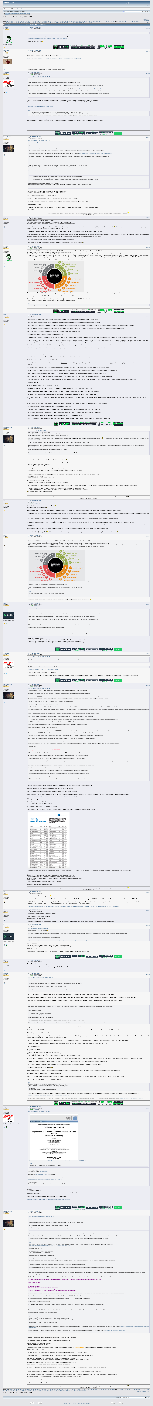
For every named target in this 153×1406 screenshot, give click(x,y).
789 (35, 22)
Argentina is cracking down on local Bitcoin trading (40, 106)
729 (44, 21)
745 (78, 21)
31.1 (20, 11)
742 (72, 21)
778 (12, 22)
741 (69, 21)
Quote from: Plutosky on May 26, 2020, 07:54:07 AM (39, 656)
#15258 (148, 974)
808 (76, 22)
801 (61, 22)
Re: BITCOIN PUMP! (35, 27)
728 (42, 21)
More (27, 13)
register (21, 8)
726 (38, 21)
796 (50, 22)
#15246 (148, 247)
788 (33, 22)
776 (8, 22)
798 (55, 22)
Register (23, 13)
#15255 (148, 910)
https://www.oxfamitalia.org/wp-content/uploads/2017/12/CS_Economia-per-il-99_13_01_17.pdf (52, 796)
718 (21, 21)
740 (67, 21)
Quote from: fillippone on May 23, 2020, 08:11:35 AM (39, 30)
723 (31, 21)
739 (65, 21)
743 (74, 21)
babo (42, 248)
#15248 (148, 427)
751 (91, 21)
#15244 (148, 137)
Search (14, 13)
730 (46, 21)
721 (27, 21)
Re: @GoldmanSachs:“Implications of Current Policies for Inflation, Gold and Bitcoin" (49, 1199)
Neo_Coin (6, 50)
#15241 (148, 28)
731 (48, 21)
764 (119, 21)
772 (136, 21)
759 (108, 21)
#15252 (148, 653)
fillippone (6, 72)
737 (61, 21)
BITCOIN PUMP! (28, 17)
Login (18, 13)
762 (114, 21)
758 (106, 21)
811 (82, 22)
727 (40, 21)
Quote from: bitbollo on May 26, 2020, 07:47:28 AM (38, 538)
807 (74, 22)
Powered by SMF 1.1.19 (68, 1403)
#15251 (148, 604)
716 (16, 21)
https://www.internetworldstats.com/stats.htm (131, 1098)
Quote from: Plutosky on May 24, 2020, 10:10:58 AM (39, 76)
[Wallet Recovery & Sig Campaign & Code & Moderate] (6, 623)
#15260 (148, 1212)
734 (55, 21)
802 (63, 22)
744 (76, 21)
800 (59, 22)
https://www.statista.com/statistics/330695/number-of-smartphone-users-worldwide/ (48, 1095)
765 (121, 21)
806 (72, 22)
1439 (90, 22)
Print (148, 22)
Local (12, 17)
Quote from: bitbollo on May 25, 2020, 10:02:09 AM (39, 1113)
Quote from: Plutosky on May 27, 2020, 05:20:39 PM (39, 1214)
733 (52, 21)
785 (27, 22)
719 (23, 21)
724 (33, 21)
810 (80, 22)
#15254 (148, 892)
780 (16, 22)
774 (4, 22)
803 (65, 22)
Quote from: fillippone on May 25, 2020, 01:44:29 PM (39, 1111)
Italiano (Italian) (19, 17)
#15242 (148, 51)
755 (99, 21)
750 (89, 21)
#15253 (148, 685)
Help (11, 13)
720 (25, 21)
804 (67, 22)
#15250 (148, 536)
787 (31, 22)
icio (4, 217)
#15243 (148, 73)
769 (130, 21)
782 (21, 22)
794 (46, 22)
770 (132, 21)
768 (127, 21)
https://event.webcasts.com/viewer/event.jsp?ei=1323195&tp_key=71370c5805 (45, 1179)
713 (10, 21)
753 (95, 21)
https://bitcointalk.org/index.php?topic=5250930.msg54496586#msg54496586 (47, 38)
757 (103, 21)
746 (80, 21)
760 (110, 21)
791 (40, 22)
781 (18, 22)
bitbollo (5, 27)
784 (25, 22)
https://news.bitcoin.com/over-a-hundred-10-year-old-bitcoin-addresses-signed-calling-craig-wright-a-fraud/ (54, 58)
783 (23, 22)
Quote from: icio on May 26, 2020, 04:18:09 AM (38, 430)
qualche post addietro (43, 1171)
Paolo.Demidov (7, 137)
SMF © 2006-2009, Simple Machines (82, 1403)
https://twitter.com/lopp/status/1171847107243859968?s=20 (42, 669)
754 (97, 21)
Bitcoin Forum (6, 17)
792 (42, 22)
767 (125, 21)
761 (112, 21)
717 (18, 21)
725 (35, 21)
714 (12, 21)
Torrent (22, 11)
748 (84, 21)
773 (138, 21)
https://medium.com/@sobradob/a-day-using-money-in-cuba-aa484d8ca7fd (94, 88)
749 (86, 21)
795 (48, 22)
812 (84, 22)
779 (14, 22)
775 (6, 22)
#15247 (148, 316)
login (17, 8)
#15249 (148, 502)
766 (123, 21)
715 (14, 21)
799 (57, 22)
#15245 (148, 217)
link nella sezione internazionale (42, 1174)
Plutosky (37, 74)
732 (50, 21)
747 (82, 21)
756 (101, 21)
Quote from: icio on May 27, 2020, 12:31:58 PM (38, 928)
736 (59, 21)
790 (38, 22)
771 (134, 21)
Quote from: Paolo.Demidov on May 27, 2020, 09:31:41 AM (40, 977)
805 (69, 22)
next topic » (147, 20)
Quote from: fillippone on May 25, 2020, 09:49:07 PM (39, 140)
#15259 (148, 1108)
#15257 (148, 961)
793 (44, 22)
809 (78, 22)
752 (93, 21)
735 (57, 21)
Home (6, 13)
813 (86, 22)
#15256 (148, 925)
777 (10, 22)
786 (29, 22)
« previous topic (146, 19)
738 (63, 21)
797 (52, 22)
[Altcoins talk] (6, 92)
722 (29, 21)
